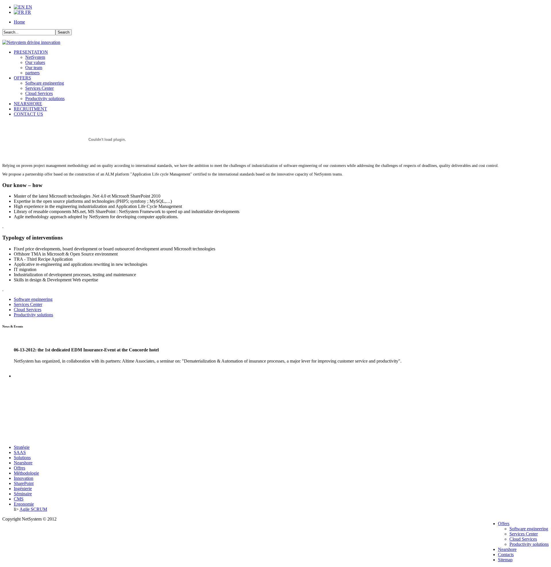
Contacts (506, 554)
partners (32, 72)
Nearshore (23, 462)
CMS (19, 498)
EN (28, 7)
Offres (19, 467)
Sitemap (505, 559)
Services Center (39, 88)
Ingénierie (23, 488)
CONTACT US (28, 114)
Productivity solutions (45, 98)
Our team (33, 67)
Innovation (23, 478)
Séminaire (23, 493)
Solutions (22, 457)
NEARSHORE (28, 103)
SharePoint (24, 483)
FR (27, 12)
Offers (503, 523)
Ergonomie (24, 504)
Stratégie (22, 447)
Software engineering (44, 83)
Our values (35, 62)
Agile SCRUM (33, 509)
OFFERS (22, 77)
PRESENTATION (31, 52)
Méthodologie (26, 473)
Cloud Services (39, 93)
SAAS (20, 452)
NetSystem (35, 57)
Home (19, 22)
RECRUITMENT (30, 108)
